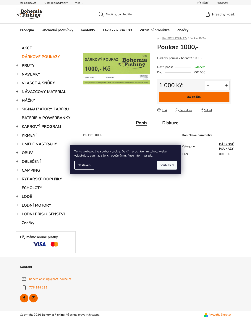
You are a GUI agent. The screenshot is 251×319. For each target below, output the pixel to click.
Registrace (222, 2)
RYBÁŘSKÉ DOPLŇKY (42, 179)
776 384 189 (38, 287)
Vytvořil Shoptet (220, 315)
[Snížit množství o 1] (208, 85)
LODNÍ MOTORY (36, 205)
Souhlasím (167, 165)
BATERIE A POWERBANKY (46, 117)
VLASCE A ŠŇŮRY (38, 83)
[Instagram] (33, 298)
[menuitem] (27, 30)
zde (150, 156)
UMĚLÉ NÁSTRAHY (39, 144)
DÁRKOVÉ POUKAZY (41, 56)
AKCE (27, 48)
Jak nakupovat (28, 3)
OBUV (27, 152)
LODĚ (27, 196)
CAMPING (31, 170)
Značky (28, 222)
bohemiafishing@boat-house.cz (50, 279)
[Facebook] (24, 298)
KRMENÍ (29, 135)
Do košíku (194, 97)
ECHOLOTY (32, 187)
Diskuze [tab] (170, 123)
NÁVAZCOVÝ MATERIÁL (44, 91)
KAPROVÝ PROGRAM (41, 126)
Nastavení (84, 165)
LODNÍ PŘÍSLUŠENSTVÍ (43, 214)
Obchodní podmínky (56, 3)
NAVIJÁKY (31, 74)
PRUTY (28, 65)
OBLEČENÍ (31, 161)
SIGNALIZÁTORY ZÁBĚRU (45, 109)
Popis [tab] (141, 123)
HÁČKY (28, 100)
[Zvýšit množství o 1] (226, 85)
